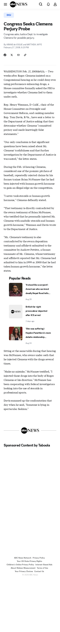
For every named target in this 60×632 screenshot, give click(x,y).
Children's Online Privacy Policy (20, 564)
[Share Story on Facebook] (5, 55)
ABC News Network (22, 558)
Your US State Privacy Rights (29, 561)
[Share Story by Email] (18, 55)
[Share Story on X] (11, 55)
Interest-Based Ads (43, 564)
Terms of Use (42, 568)
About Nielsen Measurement (23, 568)
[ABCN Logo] (18, 4)
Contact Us (39, 571)
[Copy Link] (25, 55)
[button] (5, 4)
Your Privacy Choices (24, 571)
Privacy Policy (39, 558)
